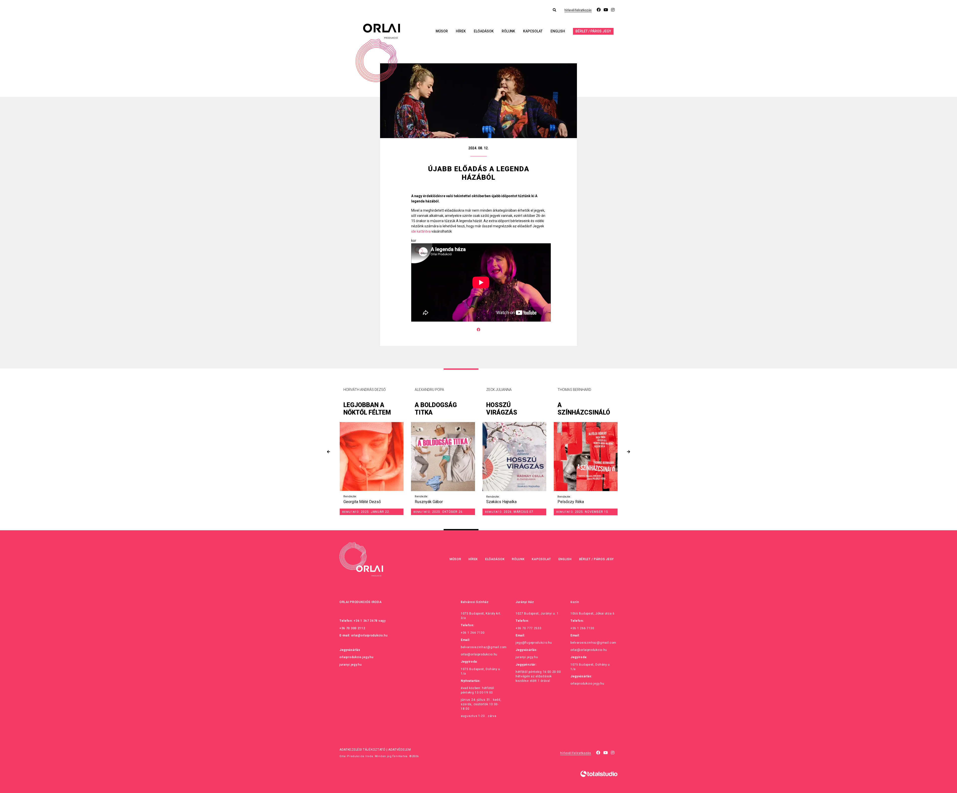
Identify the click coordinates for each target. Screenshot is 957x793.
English (558, 31)
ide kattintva (421, 231)
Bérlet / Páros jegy (593, 31)
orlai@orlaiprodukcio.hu (369, 635)
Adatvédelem (399, 749)
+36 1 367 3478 (366, 620)
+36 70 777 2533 (529, 628)
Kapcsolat (533, 31)
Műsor (442, 31)
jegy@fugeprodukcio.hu (534, 642)
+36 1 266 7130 (473, 632)
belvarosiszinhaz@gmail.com (484, 647)
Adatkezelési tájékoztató (362, 749)
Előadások (484, 31)
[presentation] (328, 451)
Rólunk (508, 31)
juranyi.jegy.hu (350, 664)
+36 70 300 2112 (352, 628)
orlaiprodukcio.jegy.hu (356, 657)
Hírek (461, 31)
